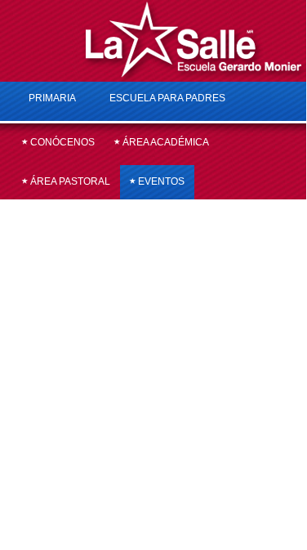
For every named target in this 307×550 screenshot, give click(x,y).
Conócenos (61, 142)
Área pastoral (69, 181)
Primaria (52, 98)
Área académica (164, 142)
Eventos (160, 181)
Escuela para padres (167, 98)
